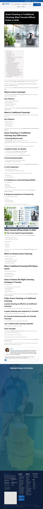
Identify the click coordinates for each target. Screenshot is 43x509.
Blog (15, 22)
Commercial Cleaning (17, 4)
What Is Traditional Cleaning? (10, 54)
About (30, 4)
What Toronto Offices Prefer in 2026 (11, 65)
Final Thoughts (9, 76)
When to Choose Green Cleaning (10, 67)
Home (12, 4)
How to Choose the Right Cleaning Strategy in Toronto (14, 69)
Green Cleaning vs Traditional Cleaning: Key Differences (14, 57)
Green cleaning (7, 161)
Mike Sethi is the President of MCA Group (16, 350)
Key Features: (9, 53)
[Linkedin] (5, 360)
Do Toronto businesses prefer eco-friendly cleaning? (14, 74)
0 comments (19, 22)
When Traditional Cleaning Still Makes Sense (12, 68)
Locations (18, 6)
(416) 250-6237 (8, 487)
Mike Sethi (8, 22)
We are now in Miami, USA (21, 499)
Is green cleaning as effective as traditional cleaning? (15, 72)
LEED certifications (8, 186)
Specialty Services (24, 4)
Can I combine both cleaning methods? (13, 75)
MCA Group (18, 173)
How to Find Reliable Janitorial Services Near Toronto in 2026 (20, 395)
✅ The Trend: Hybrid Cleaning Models (12, 66)
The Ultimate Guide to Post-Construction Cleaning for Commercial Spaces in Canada (21, 460)
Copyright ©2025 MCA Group (7, 506)
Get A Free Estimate (38, 4)
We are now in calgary (21, 497)
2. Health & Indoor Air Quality (11, 59)
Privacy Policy (37, 506)
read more (6, 399)
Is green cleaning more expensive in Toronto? (13, 73)
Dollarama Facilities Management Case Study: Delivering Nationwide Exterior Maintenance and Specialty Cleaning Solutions (19, 427)
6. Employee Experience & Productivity (12, 64)
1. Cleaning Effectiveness (10, 58)
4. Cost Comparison (10, 61)
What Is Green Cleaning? (9, 52)
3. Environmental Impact (10, 60)
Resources (23, 6)
